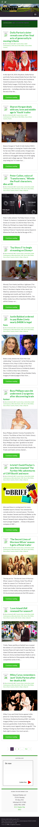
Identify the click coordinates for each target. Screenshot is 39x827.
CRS (16, 618)
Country (5, 47)
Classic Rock (28, 45)
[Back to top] (34, 822)
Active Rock (27, 187)
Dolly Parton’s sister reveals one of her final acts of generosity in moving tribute (18, 36)
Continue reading (11, 97)
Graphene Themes (15, 824)
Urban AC (25, 190)
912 (26, 749)
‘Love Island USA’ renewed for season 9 (21, 609)
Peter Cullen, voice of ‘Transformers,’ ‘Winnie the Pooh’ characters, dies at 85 (18, 179)
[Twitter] (5, 1)
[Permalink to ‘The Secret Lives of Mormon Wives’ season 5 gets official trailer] (19, 565)
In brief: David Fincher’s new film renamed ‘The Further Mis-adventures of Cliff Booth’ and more (19, 469)
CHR (12, 45)
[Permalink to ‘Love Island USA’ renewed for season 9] (19, 631)
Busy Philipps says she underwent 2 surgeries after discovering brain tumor (18, 395)
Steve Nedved (8, 43)
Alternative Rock (15, 188)
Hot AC (10, 118)
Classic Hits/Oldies (19, 45)
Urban (21, 190)
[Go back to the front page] (19, 8)
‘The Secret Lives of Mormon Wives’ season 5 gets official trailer (22, 542)
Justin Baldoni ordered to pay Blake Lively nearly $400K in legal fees (18, 320)
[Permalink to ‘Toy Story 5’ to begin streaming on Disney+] (19, 270)
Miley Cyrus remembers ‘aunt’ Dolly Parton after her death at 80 (22, 677)
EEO (19, 809)
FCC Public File (19, 807)
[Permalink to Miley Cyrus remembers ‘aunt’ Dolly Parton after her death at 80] (19, 700)
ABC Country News (19, 43)
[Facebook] (2, 1)
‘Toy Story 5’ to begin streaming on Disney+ (21, 249)
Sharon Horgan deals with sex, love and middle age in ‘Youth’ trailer (23, 109)
